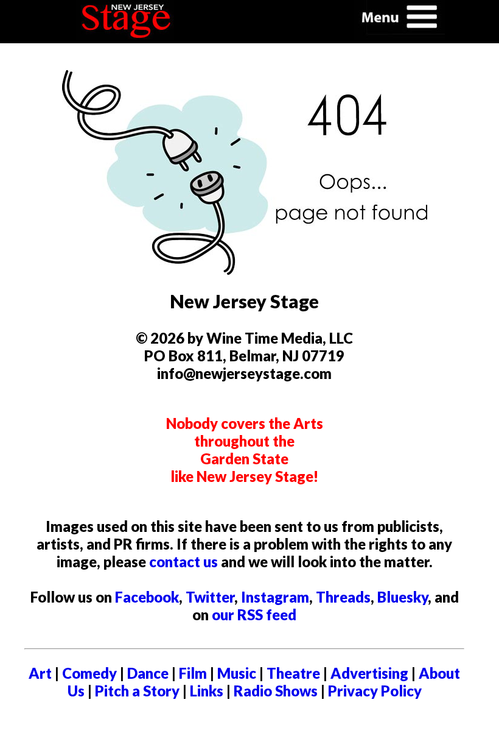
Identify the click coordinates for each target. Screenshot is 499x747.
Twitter (210, 597)
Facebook (147, 597)
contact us (183, 561)
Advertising (369, 673)
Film (193, 673)
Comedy (89, 673)
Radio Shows (276, 690)
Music (236, 673)
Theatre (293, 673)
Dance (148, 673)
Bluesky (402, 597)
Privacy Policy (375, 690)
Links (206, 690)
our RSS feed (254, 614)
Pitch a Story (137, 690)
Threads (343, 597)
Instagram (275, 597)
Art (40, 673)
